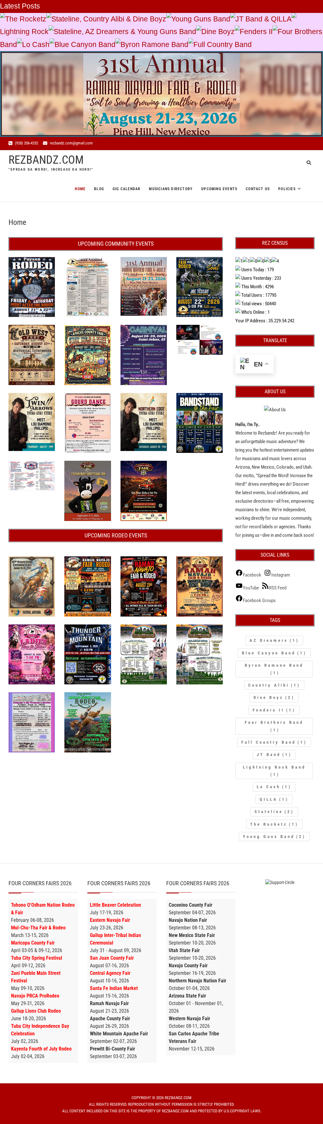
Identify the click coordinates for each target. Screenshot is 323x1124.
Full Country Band (222, 45)
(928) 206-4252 (26, 143)
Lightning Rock (24, 32)
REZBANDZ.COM (46, 160)
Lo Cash (36, 45)
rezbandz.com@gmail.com (71, 143)
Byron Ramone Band (154, 45)
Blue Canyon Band (85, 45)
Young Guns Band (200, 19)
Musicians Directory (171, 189)
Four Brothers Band (274, 726)
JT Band (274, 754)
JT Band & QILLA (263, 19)
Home (80, 189)
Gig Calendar (126, 189)
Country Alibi (274, 685)
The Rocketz (25, 19)
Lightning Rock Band (274, 771)
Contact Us (258, 189)
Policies (287, 189)
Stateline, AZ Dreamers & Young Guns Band (125, 32)
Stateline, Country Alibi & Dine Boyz (108, 19)
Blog (99, 189)
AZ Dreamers (274, 640)
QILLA (274, 799)
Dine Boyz (218, 32)
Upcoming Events (219, 189)
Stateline (274, 811)
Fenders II (256, 32)
